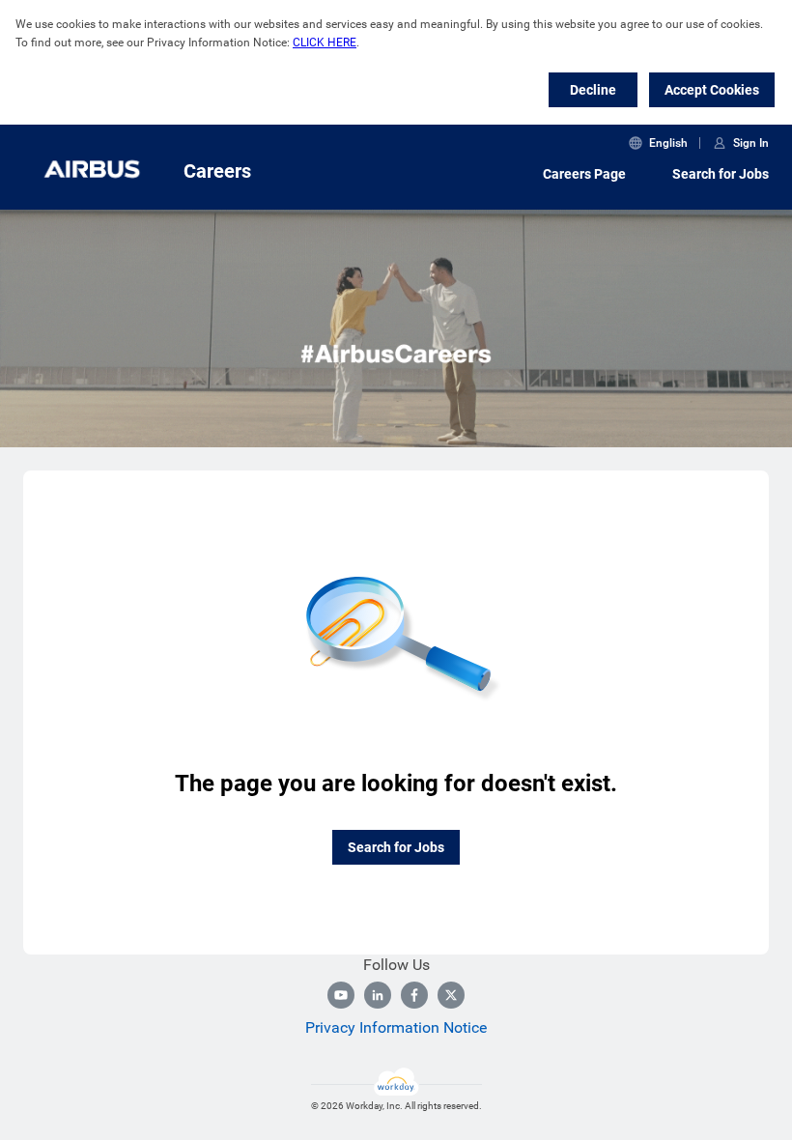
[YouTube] (340, 995)
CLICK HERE (324, 42)
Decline (593, 90)
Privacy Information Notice (396, 1027)
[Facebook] (414, 995)
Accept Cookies (712, 90)
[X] (451, 995)
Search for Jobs (720, 174)
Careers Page (584, 174)
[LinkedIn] (377, 995)
